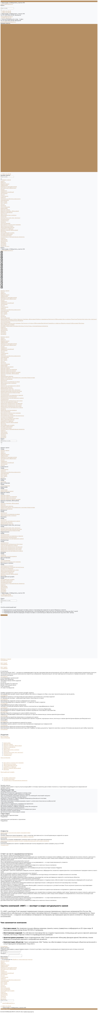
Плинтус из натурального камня (10, 119)
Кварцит (3, 27)
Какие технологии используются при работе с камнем (17, 836)
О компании (4, 977)
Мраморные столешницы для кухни (12, 134)
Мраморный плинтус (7, 122)
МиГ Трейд (4, 47)
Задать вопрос (4, 958)
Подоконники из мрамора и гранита (12, 129)
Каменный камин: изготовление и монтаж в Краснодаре (18, 111)
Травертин (4, 35)
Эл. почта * (4, 952)
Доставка (3, 170)
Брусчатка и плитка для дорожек (11, 57)
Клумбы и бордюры (7, 60)
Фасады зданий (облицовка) (70, 57)
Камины (3, 109)
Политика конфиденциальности (11, 43)
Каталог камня (5, 70)
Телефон (3, 953)
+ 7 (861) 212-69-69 (6, 594)
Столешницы (14, 54)
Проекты (3, 168)
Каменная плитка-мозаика (9, 144)
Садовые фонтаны (18, 60)
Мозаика (20, 54)
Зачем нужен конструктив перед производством (15, 832)
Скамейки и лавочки (54, 57)
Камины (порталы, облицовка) (27, 53)
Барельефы (4, 53)
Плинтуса (74, 53)
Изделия (3, 96)
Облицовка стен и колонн (63, 53)
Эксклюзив (4, 38)
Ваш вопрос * (5, 956)
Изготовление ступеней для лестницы (12, 149)
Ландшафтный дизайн (7, 58)
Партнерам (4, 166)
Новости (3, 42)
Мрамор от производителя (9, 31)
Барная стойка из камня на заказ (10, 106)
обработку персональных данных (22, 959)
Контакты (3, 171)
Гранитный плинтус (6, 121)
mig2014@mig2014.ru (7, 4)
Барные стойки (13, 53)
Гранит (3, 26)
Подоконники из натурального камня (12, 132)
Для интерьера (5, 51)
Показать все (4, 845)
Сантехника (4, 167)
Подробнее (4, 615)
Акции (3, 85)
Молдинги (51, 53)
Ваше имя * (4, 950)
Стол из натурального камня (9, 136)
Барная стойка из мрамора (9, 103)
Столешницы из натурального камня (12, 141)
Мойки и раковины (42, 53)
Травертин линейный (7, 37)
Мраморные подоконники (9, 130)
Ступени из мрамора (7, 151)
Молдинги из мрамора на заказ (10, 115)
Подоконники (5, 54)
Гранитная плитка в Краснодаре (10, 126)
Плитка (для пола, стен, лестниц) (87, 53)
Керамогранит (5, 28)
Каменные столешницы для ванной (11, 137)
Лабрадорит (4, 30)
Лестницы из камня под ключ (10, 152)
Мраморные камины (7, 110)
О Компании (4, 87)
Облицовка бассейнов (41, 57)
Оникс (3, 34)
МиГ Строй (4, 46)
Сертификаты (5, 45)
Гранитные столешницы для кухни (11, 138)
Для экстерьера (5, 56)
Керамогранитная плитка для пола (11, 125)
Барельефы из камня (7, 100)
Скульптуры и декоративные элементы (36, 60)
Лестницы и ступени (27, 57)
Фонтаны (81, 57)
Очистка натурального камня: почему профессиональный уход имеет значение (25, 841)
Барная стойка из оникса (8, 104)
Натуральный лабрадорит (8, 32)
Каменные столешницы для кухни (11, 140)
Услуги (3, 95)
